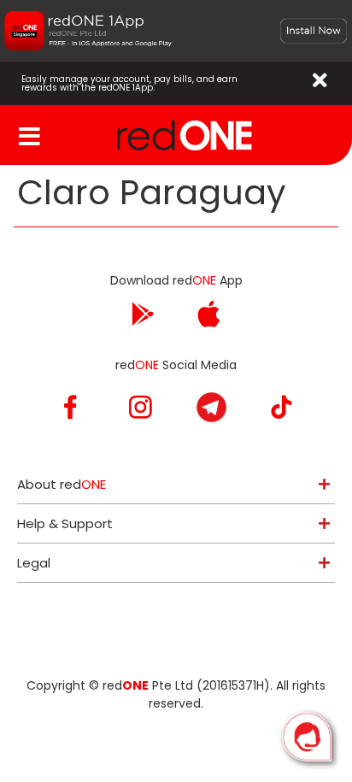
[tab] (176, 484)
